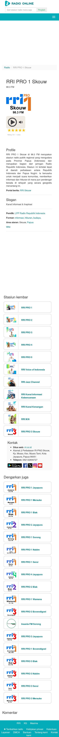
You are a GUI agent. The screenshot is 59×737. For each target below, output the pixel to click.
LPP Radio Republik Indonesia (30, 213)
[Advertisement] (22, 36)
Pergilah (41, 9)
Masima (34, 723)
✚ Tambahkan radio (13, 729)
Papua (30, 222)
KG (25, 723)
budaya (37, 217)
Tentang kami (41, 732)
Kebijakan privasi (34, 729)
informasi (19, 217)
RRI (19, 723)
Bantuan (27, 732)
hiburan (28, 217)
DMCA (16, 732)
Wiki (8, 226)
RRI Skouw (25, 190)
